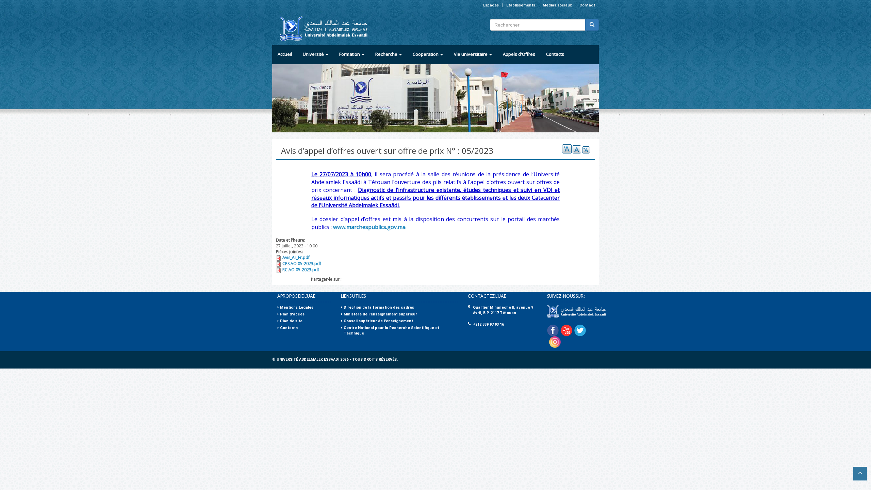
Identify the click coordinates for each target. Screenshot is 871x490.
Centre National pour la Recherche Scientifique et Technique (391, 331)
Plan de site (291, 321)
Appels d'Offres (519, 54)
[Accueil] (320, 29)
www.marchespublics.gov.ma (369, 227)
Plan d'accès (292, 314)
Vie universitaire (471, 54)
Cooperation (426, 54)
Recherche (386, 54)
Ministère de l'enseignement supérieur (380, 314)
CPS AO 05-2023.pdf (301, 263)
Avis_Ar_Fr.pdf (296, 257)
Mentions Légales (296, 307)
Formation (350, 54)
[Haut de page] (860, 473)
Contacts (555, 54)
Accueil (285, 54)
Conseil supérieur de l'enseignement (378, 321)
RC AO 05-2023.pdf (300, 270)
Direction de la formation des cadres (379, 307)
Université (314, 54)
